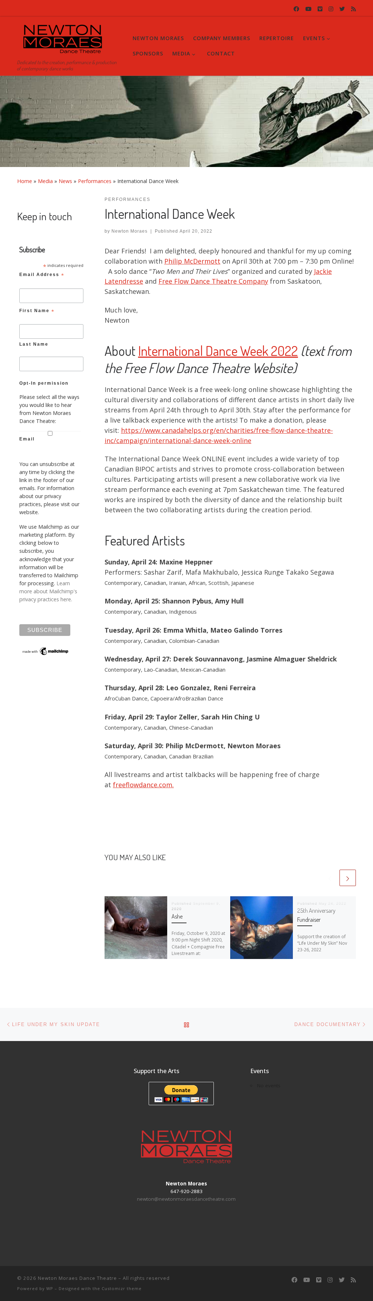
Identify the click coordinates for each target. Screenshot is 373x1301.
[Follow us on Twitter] (342, 9)
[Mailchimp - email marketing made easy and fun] (45, 650)
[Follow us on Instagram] (331, 9)
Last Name (33, 344)
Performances (94, 181)
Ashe (177, 916)
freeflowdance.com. (143, 784)
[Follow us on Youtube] (308, 9)
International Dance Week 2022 (218, 350)
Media (45, 181)
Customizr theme (122, 1288)
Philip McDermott (192, 261)
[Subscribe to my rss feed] (353, 9)
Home (24, 181)
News (65, 181)
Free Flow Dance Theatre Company (213, 281)
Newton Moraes (129, 231)
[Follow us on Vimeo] (320, 9)
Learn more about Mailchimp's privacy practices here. (48, 591)
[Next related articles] (347, 878)
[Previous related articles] (330, 878)
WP (49, 1288)
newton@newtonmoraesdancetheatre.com (186, 1199)
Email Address (41, 275)
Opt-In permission (43, 383)
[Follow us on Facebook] (296, 9)
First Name (37, 311)
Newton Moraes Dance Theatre (77, 1278)
